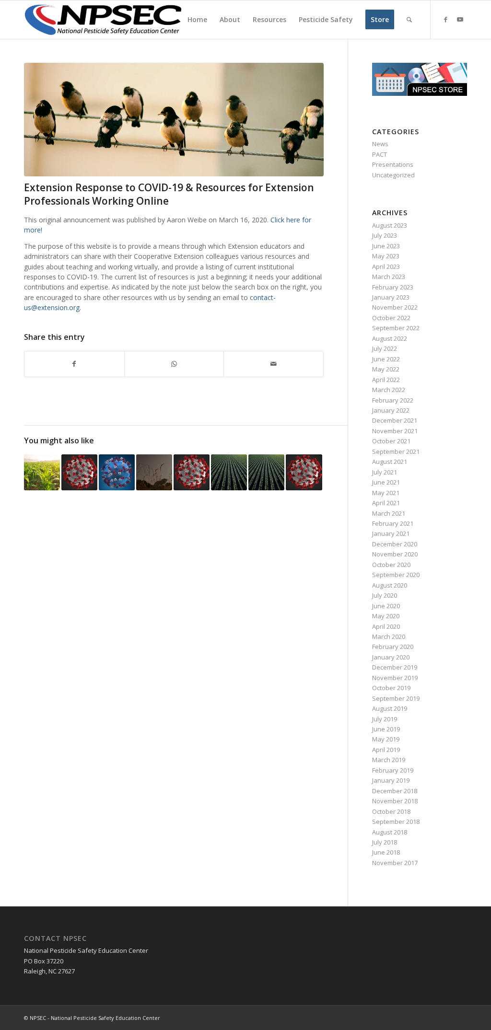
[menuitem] (197, 19)
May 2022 (385, 369)
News (380, 143)
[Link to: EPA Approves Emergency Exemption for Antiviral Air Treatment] (154, 472)
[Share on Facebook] (74, 363)
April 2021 (386, 502)
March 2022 (388, 389)
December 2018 (394, 791)
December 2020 (394, 544)
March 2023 (388, 276)
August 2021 (389, 461)
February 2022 (392, 400)
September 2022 (396, 328)
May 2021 (385, 492)
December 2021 (394, 420)
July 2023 (384, 235)
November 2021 (395, 431)
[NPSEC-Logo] (103, 19)
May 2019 (385, 739)
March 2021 (388, 513)
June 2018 (386, 852)
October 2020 (391, 564)
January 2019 (390, 780)
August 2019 (389, 708)
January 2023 (390, 297)
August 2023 (389, 225)
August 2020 (389, 585)
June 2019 (386, 729)
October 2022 (391, 317)
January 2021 (390, 533)
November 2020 (395, 554)
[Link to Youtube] (460, 19)
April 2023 (386, 266)
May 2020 (385, 616)
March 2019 (388, 759)
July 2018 (384, 842)
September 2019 (396, 698)
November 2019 (395, 677)
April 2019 (386, 749)
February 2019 (392, 770)
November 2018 (395, 801)
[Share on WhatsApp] (174, 363)
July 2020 (384, 595)
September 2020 (396, 574)
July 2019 (384, 719)
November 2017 (395, 862)
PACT (379, 154)
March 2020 (388, 636)
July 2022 (384, 348)
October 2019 (391, 687)
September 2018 (396, 821)
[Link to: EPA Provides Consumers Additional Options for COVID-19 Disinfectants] (192, 472)
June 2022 (386, 359)
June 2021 (386, 482)
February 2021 (392, 523)
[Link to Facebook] (445, 19)
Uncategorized (393, 175)
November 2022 (395, 307)
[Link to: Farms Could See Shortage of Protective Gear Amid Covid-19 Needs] (42, 472)
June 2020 (386, 606)
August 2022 (389, 338)
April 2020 (386, 626)
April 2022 (386, 379)
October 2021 (391, 441)
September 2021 (396, 451)
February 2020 (392, 646)
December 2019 (394, 667)
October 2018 (391, 811)
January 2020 (390, 657)
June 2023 (386, 246)
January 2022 (390, 410)
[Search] (409, 19)
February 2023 (392, 287)
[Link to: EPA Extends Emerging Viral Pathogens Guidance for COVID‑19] (304, 472)
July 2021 (384, 472)
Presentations (392, 164)
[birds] (174, 119)
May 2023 (385, 256)
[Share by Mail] (273, 363)
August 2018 (389, 832)
